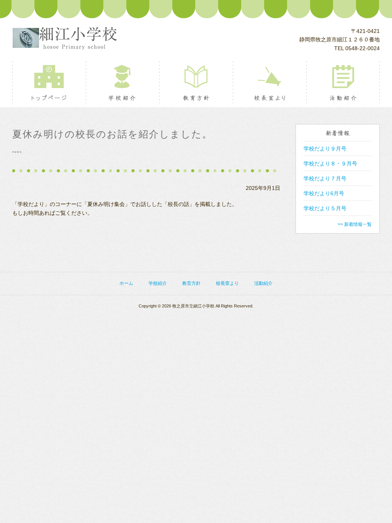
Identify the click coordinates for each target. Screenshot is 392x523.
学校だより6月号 (324, 193)
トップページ (48, 82)
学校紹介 (122, 82)
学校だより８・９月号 (330, 163)
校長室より (269, 82)
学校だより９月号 (325, 148)
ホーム (126, 283)
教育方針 (195, 82)
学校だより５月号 (325, 208)
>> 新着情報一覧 (355, 224)
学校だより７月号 (325, 178)
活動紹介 (342, 82)
